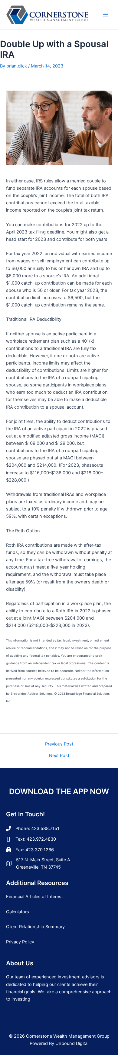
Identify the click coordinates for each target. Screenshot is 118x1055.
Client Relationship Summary (35, 926)
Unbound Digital (71, 1043)
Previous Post (59, 744)
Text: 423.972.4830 (35, 839)
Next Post (59, 755)
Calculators (17, 912)
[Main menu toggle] (105, 14)
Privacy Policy (20, 942)
